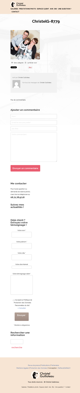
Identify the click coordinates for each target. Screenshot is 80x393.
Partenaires (55, 365)
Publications (45, 365)
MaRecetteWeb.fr (64, 368)
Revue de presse (34, 365)
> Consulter (22, 308)
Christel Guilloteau (24, 77)
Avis (51, 9)
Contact (15, 12)
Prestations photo (27, 9)
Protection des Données (38, 368)
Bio (55, 9)
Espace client (43, 9)
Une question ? (64, 9)
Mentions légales (22, 368)
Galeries (14, 9)
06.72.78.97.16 (17, 197)
